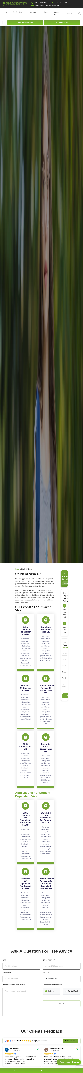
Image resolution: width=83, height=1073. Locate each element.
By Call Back (73, 991)
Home (5, 12)
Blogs (46, 12)
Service (46, 972)
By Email (51, 991)
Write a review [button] (71, 1041)
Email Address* (49, 960)
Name (5, 960)
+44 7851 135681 (61, 3)
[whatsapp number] (68, 1070)
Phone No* (7, 972)
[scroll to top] (41, 1064)
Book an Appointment (25, 23)
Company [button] (33, 12)
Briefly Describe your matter (14, 985)
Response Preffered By (52, 985)
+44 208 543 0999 (41, 3)
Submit (61, 1003)
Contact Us (56, 13)
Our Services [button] (18, 12)
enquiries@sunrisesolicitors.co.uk (47, 5)
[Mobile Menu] (4, 23)
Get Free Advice (62, 23)
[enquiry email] (41, 1070)
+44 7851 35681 (64, 630)
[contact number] (14, 1070)
